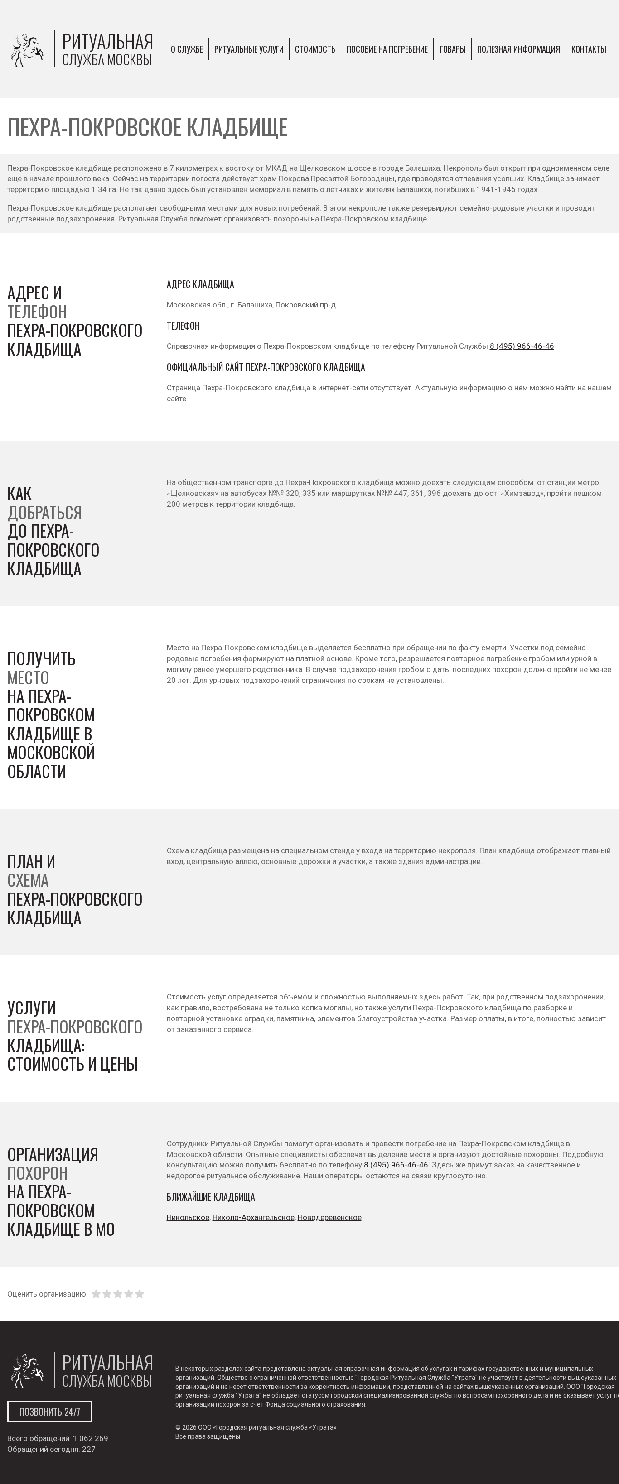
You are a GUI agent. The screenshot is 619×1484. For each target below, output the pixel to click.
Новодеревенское (330, 1217)
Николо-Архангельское (254, 1217)
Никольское (188, 1217)
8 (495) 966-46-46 (522, 346)
